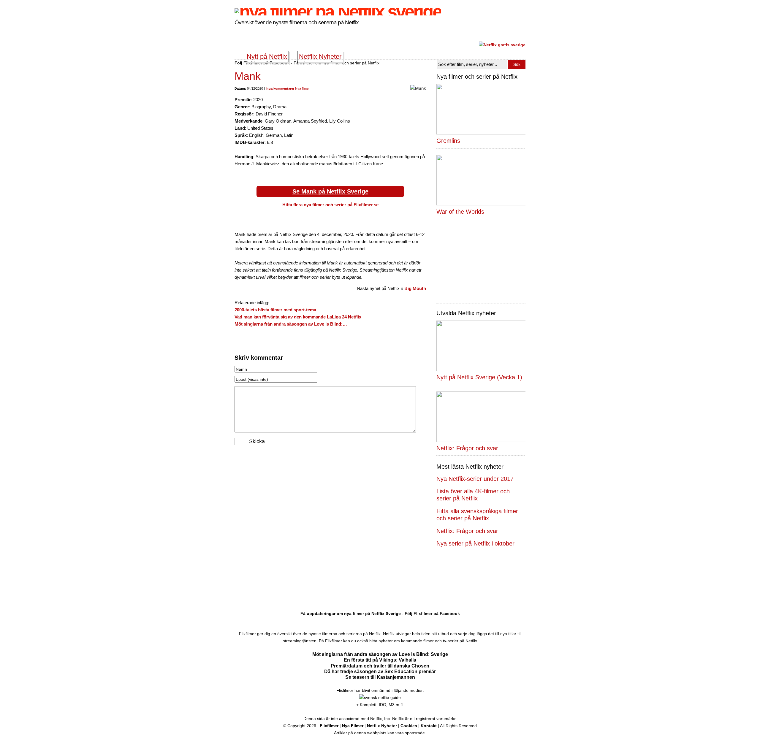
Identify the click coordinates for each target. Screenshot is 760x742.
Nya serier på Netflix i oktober (475, 543)
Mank (248, 76)
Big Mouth (415, 288)
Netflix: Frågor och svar (467, 531)
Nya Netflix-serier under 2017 (475, 478)
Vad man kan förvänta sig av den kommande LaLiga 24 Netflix (298, 316)
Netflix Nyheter (320, 56)
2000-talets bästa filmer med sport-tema (275, 309)
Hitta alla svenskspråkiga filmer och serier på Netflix (477, 514)
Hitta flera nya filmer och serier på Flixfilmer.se (330, 204)
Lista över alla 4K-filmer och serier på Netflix (473, 495)
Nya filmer (302, 88)
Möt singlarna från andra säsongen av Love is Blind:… (291, 323)
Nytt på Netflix (267, 56)
